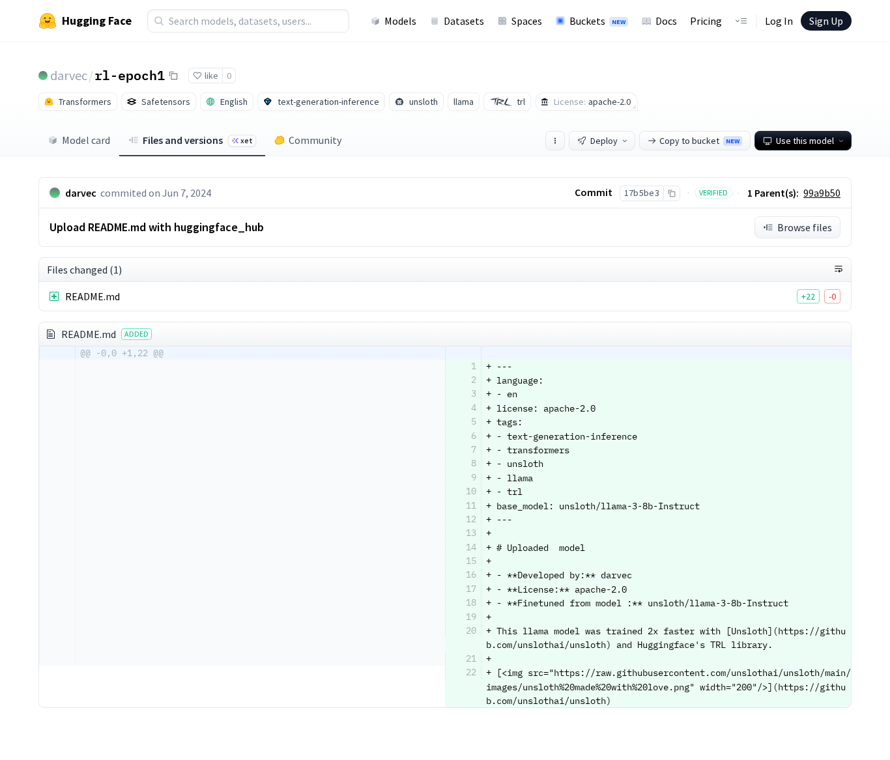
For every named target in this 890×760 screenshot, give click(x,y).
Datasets (464, 20)
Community (315, 140)
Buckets (597, 20)
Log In (779, 20)
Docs (666, 20)
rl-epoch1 (129, 74)
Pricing (706, 20)
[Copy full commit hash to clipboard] (671, 193)
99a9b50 (821, 192)
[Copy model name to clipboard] (173, 75)
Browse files (804, 227)
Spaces (526, 20)
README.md (92, 296)
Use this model (805, 141)
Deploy (604, 141)
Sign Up (826, 20)
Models (400, 20)
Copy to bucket (699, 141)
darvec (68, 75)
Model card (86, 140)
